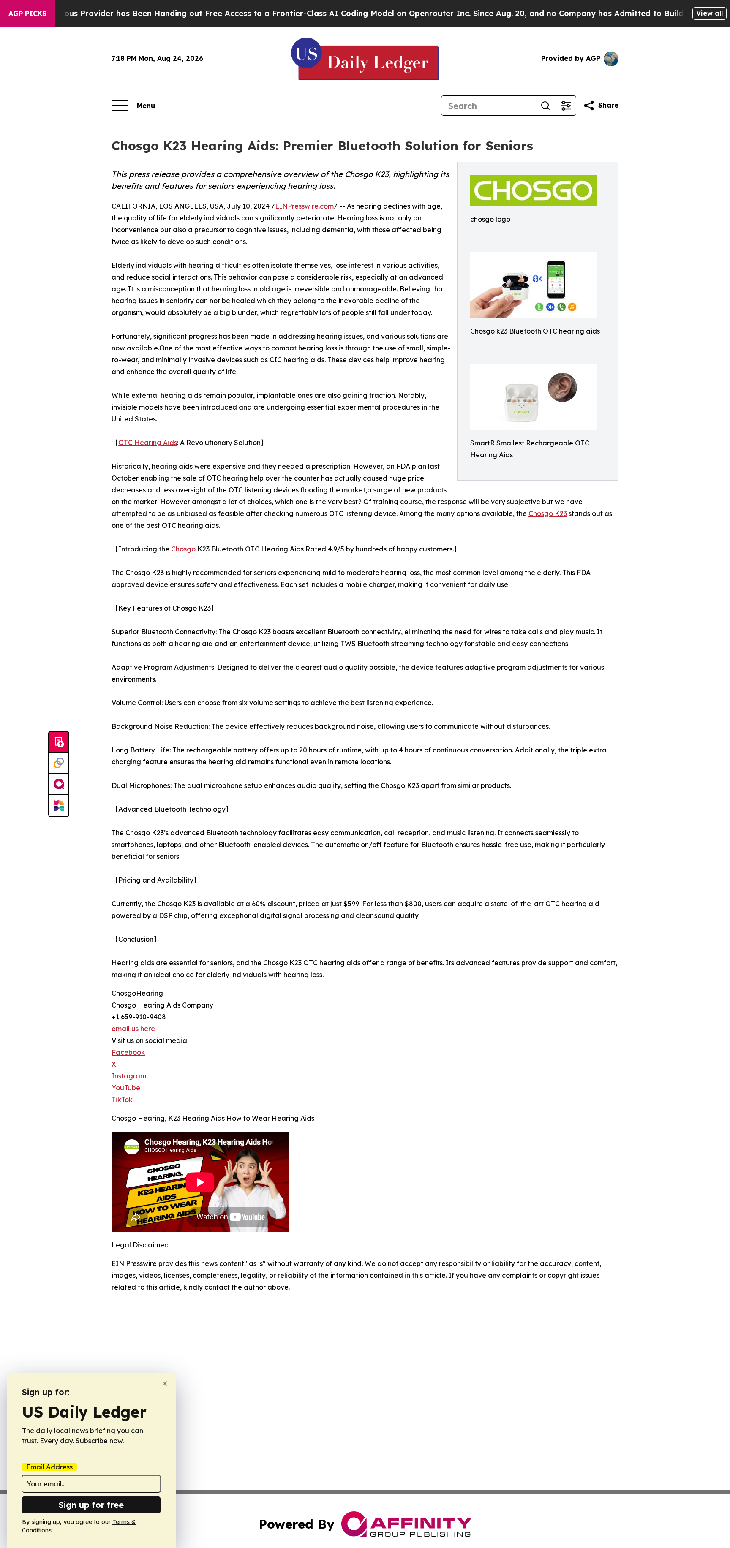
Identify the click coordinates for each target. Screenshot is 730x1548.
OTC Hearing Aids (147, 442)
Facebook (128, 1052)
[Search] (545, 105)
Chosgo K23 (547, 513)
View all (709, 13)
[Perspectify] (58, 763)
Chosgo (183, 549)
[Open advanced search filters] (566, 105)
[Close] (165, 1384)
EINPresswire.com (304, 206)
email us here (133, 1028)
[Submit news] (58, 742)
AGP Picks (27, 13)
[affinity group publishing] (58, 784)
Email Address (49, 1467)
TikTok (122, 1099)
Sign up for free (91, 1504)
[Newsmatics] (58, 805)
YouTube (126, 1088)
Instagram (129, 1076)
